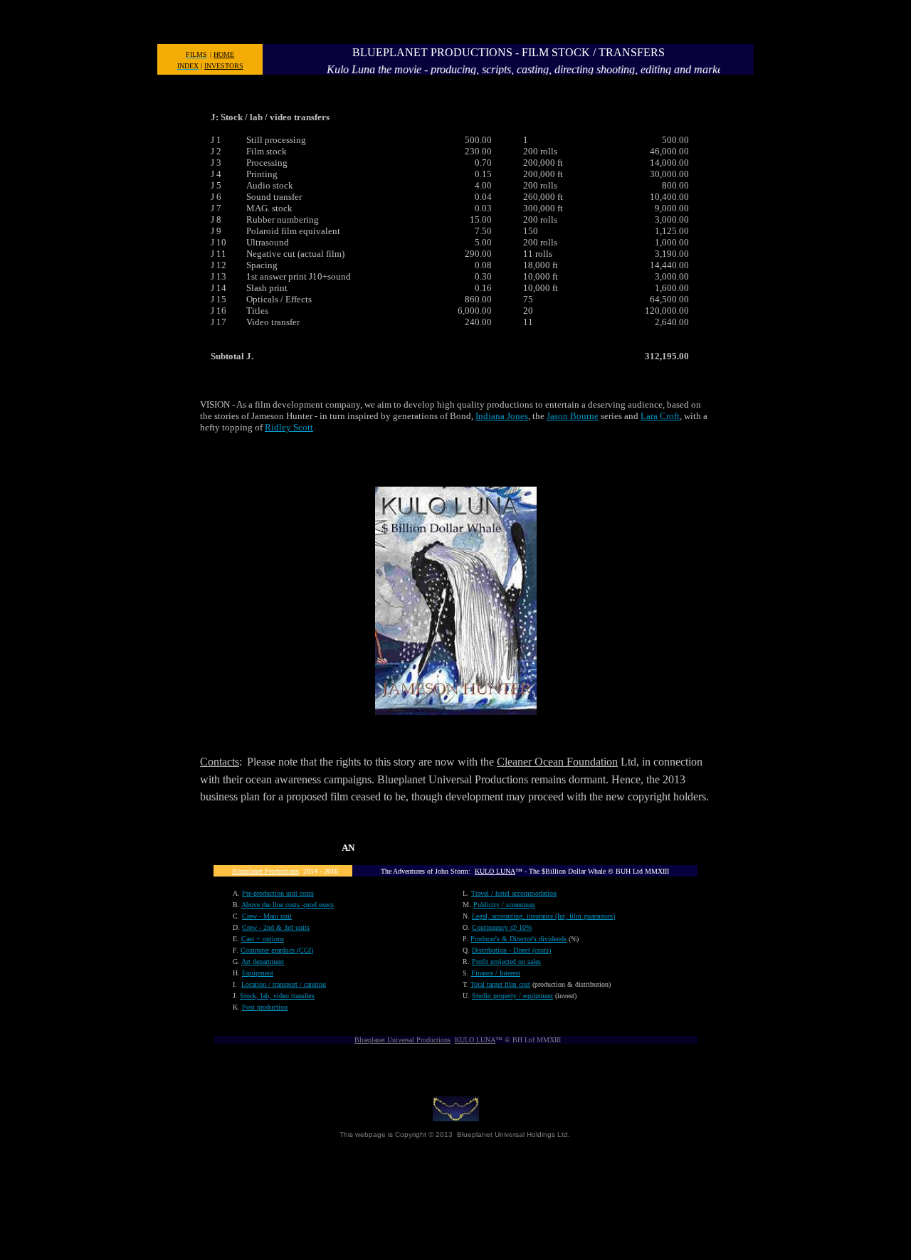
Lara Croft (660, 416)
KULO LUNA (495, 871)
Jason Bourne (573, 416)
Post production (265, 1007)
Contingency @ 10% (502, 927)
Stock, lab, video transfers (277, 996)
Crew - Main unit (267, 916)
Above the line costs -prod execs (287, 905)
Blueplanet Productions (265, 871)
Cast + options (262, 939)
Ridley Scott (289, 427)
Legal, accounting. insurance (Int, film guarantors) (543, 916)
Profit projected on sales (506, 961)
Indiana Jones (501, 416)
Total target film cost (500, 984)
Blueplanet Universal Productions (402, 1040)
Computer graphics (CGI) (277, 950)
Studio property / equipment (512, 996)
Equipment (257, 973)
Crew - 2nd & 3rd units (276, 927)
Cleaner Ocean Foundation (557, 762)
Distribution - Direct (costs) (511, 950)
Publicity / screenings (504, 905)
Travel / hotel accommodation (514, 893)
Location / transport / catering (283, 984)
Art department (262, 961)
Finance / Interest (495, 973)
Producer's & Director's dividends (518, 939)
